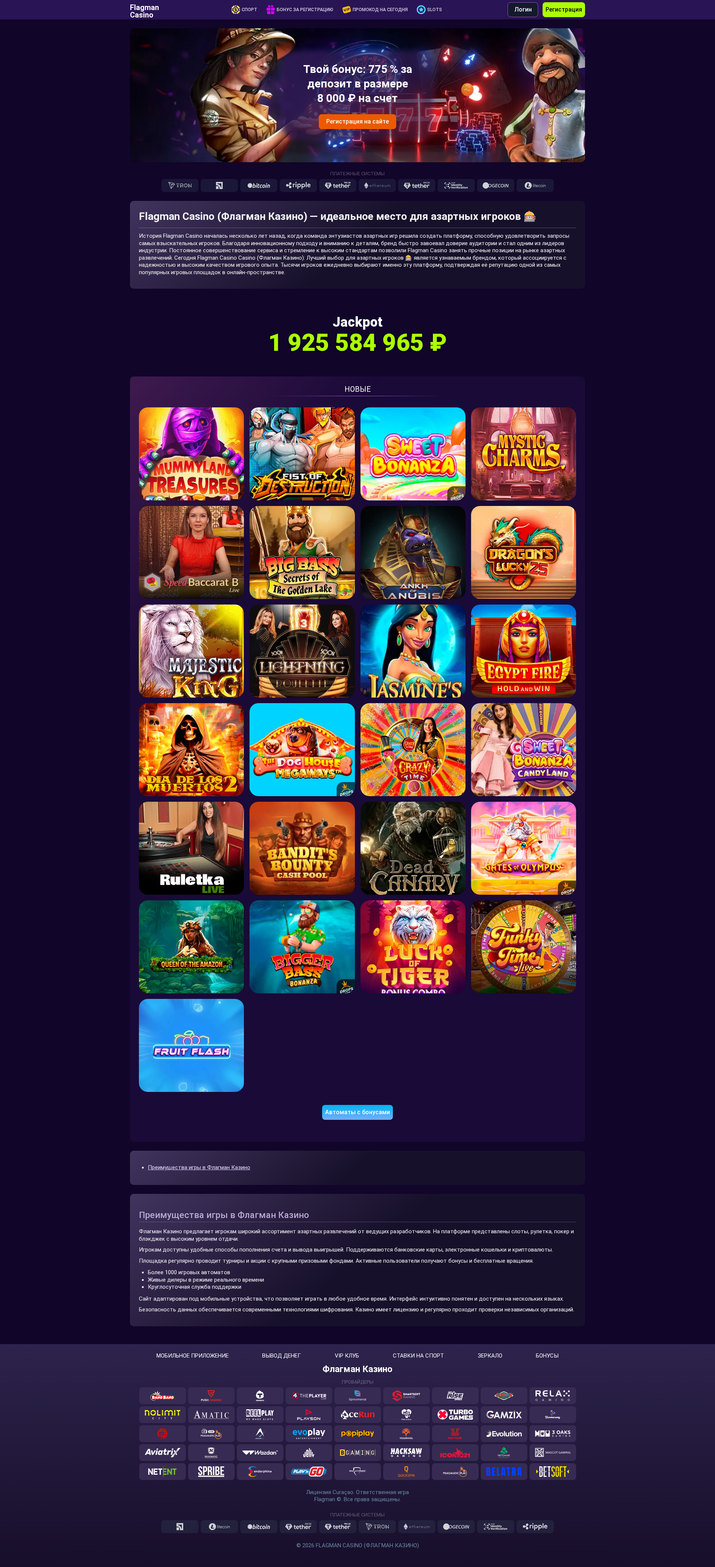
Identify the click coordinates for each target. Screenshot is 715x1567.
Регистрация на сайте (357, 121)
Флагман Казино (357, 1369)
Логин (523, 9)
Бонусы (547, 1356)
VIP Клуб (347, 1356)
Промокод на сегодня (380, 9)
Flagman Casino (144, 10)
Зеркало (490, 1356)
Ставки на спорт (418, 1356)
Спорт (249, 9)
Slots (434, 9)
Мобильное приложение (192, 1356)
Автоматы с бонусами (357, 1112)
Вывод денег (281, 1356)
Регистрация (564, 9)
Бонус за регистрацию (305, 9)
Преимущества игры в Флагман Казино (199, 1167)
